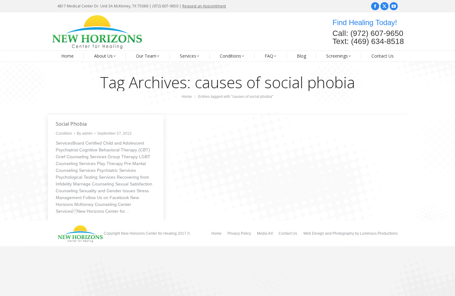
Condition (64, 133)
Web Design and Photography (329, 233)
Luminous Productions (379, 233)
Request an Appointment (204, 6)
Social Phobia (71, 123)
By (85, 133)
